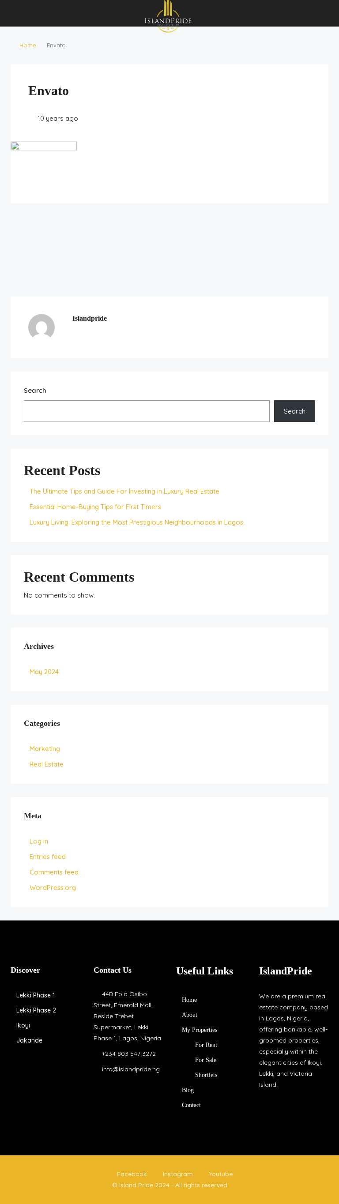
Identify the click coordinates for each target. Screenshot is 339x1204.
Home (27, 45)
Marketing (45, 748)
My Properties (199, 1030)
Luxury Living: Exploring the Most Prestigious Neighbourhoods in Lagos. (137, 522)
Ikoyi (23, 1025)
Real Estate (47, 764)
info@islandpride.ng (131, 1069)
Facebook (131, 1174)
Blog (188, 1090)
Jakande (29, 1040)
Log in (39, 841)
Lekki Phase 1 (35, 995)
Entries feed (48, 856)
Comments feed (54, 872)
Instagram (178, 1174)
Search (35, 390)
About (189, 1015)
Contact (191, 1105)
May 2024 (44, 671)
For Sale (205, 1060)
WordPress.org (53, 887)
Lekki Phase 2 (36, 1010)
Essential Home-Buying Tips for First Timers (95, 506)
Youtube (220, 1174)
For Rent (206, 1045)
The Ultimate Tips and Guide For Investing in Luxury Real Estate (124, 491)
